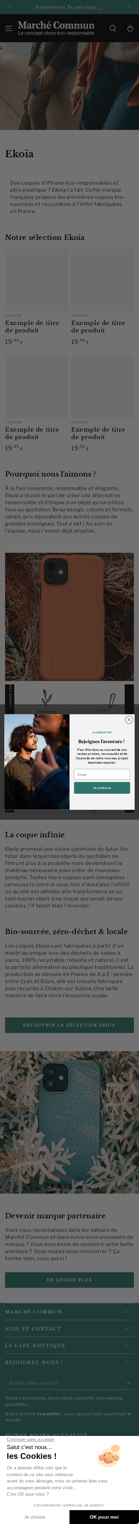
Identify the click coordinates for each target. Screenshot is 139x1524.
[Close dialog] (129, 720)
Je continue (102, 788)
